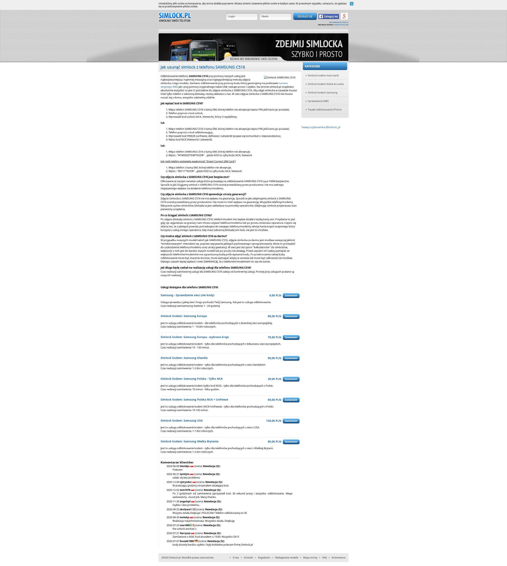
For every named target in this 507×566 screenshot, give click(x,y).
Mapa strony (310, 557)
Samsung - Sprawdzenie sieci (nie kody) (187, 295)
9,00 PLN (275, 295)
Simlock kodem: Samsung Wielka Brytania (189, 441)
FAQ (324, 557)
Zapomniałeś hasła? (339, 22)
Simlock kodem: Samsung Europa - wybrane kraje (195, 337)
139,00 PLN (273, 421)
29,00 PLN (274, 379)
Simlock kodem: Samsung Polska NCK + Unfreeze (194, 399)
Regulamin (264, 557)
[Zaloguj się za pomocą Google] (344, 19)
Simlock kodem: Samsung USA (182, 420)
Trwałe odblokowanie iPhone (325, 109)
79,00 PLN (274, 337)
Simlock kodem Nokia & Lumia (326, 84)
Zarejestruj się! (341, 25)
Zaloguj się (331, 16)
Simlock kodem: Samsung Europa (184, 316)
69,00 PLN (274, 400)
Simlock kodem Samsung (322, 92)
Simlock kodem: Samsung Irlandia (184, 358)
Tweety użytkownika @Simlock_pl (320, 127)
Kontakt (248, 557)
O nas (236, 557)
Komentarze (339, 557)
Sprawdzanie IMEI (318, 101)
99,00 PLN (274, 316)
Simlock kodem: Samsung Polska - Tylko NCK (192, 379)
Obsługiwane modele (286, 557)
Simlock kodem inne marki (323, 75)
